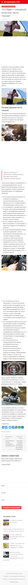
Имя (3, 486)
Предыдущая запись (10, 441)
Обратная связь (14, 582)
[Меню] (2, 2)
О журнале (6, 576)
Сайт (3, 500)
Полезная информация (8, 6)
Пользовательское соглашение (16, 579)
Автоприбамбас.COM (12, 2)
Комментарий (6, 464)
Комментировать (6, 431)
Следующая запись (19, 443)
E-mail (4, 493)
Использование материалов (17, 576)
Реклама (5, 579)
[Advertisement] (14, 52)
